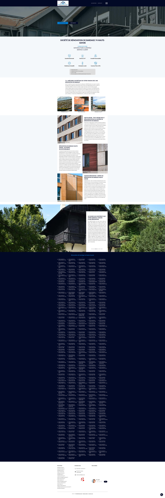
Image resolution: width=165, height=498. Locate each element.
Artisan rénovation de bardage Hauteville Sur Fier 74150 (82, 341)
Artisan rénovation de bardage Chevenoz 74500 (72, 302)
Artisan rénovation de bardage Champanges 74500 (62, 292)
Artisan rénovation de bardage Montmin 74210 (92, 368)
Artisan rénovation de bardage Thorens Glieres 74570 (82, 423)
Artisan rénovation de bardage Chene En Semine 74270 (72, 300)
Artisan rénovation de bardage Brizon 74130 (82, 287)
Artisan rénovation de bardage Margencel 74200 (103, 352)
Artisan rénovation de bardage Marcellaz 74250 (92, 352)
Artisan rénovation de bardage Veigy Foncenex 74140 (92, 428)
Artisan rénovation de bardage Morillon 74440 (72, 371)
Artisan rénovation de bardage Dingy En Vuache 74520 (92, 318)
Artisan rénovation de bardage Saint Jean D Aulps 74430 (62, 399)
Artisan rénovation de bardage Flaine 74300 (102, 455)
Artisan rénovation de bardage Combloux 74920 (72, 307)
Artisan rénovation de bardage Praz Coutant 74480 (62, 455)
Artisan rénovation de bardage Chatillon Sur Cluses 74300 (83, 296)
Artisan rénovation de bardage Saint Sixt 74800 (102, 405)
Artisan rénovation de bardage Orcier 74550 (82, 380)
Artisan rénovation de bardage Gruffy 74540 (102, 337)
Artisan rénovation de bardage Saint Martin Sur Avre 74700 (92, 402)
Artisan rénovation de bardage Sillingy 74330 (92, 416)
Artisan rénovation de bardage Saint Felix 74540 (72, 395)
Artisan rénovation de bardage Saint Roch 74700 (82, 405)
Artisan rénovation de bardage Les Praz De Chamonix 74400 (92, 448)
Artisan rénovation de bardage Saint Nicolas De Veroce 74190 (102, 402)
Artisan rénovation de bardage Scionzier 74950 (61, 413)
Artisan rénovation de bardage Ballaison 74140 (102, 272)
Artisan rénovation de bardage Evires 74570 (72, 329)
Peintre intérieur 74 (60, 484)
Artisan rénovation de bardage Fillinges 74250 (102, 332)
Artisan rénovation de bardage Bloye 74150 (102, 279)
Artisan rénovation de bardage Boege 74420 (72, 281)
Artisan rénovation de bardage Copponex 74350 (72, 311)
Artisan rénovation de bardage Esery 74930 (102, 323)
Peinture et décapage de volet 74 (62, 481)
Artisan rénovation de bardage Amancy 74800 (72, 263)
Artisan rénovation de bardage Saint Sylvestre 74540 (62, 408)
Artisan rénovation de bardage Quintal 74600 (92, 386)
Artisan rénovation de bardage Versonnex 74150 (82, 431)
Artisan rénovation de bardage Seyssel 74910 (61, 416)
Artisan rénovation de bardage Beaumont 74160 (62, 279)
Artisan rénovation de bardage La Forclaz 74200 (62, 335)
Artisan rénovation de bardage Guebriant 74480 (82, 451)
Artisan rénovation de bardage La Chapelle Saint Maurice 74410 (92, 293)
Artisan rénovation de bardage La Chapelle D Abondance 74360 (72, 293)
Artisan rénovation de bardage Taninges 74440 (82, 419)
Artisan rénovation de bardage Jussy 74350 (61, 445)
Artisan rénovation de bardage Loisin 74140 (72, 347)
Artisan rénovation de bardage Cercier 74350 (102, 287)
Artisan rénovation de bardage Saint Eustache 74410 (62, 395)
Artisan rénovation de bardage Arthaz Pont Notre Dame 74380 (62, 272)
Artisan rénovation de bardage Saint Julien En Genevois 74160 (61, 402)
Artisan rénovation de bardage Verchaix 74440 (102, 428)
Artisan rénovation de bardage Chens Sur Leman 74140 (92, 300)
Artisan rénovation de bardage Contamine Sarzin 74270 (103, 308)
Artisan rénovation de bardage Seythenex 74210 (72, 416)
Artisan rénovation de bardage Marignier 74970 (62, 355)
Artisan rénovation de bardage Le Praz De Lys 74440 (62, 451)
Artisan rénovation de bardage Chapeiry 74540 (102, 292)
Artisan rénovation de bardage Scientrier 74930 (92, 411)
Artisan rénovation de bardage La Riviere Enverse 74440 (82, 389)
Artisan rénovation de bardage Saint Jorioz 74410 (103, 398)
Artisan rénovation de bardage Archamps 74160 (62, 269)
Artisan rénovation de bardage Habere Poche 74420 (73, 340)
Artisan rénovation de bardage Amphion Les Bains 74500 (72, 452)
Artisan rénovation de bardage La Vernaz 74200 (62, 431)
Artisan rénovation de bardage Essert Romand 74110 (61, 326)
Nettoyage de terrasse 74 (60, 473)
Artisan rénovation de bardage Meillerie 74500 (72, 362)
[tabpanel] (97, 229)
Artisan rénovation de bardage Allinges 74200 (102, 259)
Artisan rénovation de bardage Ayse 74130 (92, 272)
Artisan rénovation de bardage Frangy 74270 (82, 335)
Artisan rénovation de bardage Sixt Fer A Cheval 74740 (102, 416)
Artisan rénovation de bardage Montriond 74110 (103, 368)
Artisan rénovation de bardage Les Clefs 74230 (82, 305)
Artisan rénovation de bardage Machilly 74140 (102, 349)
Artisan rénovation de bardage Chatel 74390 (72, 296)
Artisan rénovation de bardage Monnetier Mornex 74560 (72, 368)
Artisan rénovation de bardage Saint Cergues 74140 (93, 392)
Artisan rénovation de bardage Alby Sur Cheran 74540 (72, 260)
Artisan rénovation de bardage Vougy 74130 (72, 441)
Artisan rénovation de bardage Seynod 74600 (102, 413)
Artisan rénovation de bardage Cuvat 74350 (61, 317)
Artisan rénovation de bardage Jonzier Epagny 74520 (61, 344)
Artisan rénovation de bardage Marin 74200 (82, 355)
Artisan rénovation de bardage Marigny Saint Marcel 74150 (72, 356)
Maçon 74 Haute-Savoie (60, 471)
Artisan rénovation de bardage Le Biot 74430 (92, 279)
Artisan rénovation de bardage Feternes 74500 (92, 332)
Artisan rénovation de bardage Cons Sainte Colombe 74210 (83, 308)
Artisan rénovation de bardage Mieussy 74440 (102, 365)
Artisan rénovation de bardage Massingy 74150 (72, 359)
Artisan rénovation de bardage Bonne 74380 (102, 281)
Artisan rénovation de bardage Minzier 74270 (61, 368)
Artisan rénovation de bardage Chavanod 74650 (62, 299)
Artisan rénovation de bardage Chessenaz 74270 (102, 299)
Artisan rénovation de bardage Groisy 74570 (92, 337)
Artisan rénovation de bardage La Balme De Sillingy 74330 (62, 276)
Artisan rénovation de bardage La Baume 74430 (102, 275)
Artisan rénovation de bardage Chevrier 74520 (82, 302)
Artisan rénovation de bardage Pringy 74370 (72, 386)
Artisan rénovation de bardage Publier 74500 (82, 386)
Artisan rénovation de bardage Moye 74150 (92, 371)
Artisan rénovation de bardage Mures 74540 (61, 374)
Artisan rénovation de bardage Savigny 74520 (72, 411)
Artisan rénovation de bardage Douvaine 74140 (82, 321)
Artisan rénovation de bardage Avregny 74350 (82, 272)
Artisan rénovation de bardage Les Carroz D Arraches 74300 (72, 445)
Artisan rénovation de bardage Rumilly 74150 (102, 388)
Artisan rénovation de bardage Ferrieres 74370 (72, 332)
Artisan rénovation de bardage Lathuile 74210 (92, 344)
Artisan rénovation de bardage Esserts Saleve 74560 (73, 326)
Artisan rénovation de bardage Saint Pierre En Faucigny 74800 (72, 405)
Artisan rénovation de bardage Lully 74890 (82, 349)
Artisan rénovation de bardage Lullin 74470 (72, 349)
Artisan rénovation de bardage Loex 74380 (61, 347)
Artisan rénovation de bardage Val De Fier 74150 (62, 419)
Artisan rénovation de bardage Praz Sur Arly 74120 (103, 383)
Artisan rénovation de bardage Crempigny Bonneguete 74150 (82, 314)
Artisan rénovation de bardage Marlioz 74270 (102, 355)
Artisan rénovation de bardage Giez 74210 (72, 337)
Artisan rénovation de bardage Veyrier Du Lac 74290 (103, 431)
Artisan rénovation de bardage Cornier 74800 (92, 311)
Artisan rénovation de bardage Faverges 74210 (102, 329)
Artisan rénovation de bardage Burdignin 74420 (92, 287)
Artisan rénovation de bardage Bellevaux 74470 (72, 279)
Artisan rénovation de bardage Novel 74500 (102, 378)
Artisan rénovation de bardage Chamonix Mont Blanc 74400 (102, 290)
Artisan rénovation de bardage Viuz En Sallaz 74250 (62, 441)
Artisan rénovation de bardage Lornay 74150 (82, 347)
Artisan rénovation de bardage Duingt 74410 (61, 323)
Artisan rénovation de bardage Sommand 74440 (82, 445)
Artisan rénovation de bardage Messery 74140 (72, 365)
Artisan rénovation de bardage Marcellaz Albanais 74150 (83, 352)
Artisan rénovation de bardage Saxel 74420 (82, 411)
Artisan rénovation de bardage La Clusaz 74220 (92, 305)
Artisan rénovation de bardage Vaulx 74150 (82, 428)
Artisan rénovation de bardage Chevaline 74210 (62, 302)
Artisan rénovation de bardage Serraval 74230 (72, 413)
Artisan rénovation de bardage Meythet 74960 (92, 365)
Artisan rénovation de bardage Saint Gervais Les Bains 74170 (92, 395)
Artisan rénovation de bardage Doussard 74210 (72, 321)
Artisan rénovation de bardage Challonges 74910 (92, 289)
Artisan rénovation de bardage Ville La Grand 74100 (103, 435)
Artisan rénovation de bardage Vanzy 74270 (72, 428)
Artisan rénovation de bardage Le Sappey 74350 (62, 411)
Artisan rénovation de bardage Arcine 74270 (72, 269)
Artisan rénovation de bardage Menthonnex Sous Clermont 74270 (103, 362)
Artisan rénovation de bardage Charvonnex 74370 (62, 296)
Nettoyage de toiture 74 (60, 470)
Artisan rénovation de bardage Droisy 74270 (102, 321)
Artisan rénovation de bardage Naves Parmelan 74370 (102, 375)
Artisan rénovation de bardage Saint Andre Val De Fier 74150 (72, 392)
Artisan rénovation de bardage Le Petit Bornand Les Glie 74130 (83, 383)
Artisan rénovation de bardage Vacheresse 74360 (72, 426)
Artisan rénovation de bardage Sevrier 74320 (92, 413)
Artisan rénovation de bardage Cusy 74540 (102, 314)
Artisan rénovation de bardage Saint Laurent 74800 (73, 402)
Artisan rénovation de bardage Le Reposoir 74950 (62, 388)
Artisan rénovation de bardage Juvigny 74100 (72, 344)
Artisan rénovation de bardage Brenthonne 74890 (72, 287)
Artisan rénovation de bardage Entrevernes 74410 (83, 323)
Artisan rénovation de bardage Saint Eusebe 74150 (103, 392)
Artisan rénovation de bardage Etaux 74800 (82, 326)
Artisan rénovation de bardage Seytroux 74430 (82, 416)
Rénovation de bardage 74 (61, 488)
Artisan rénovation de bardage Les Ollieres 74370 (62, 380)
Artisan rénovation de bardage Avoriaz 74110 (92, 455)
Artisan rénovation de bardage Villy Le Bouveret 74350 (62, 438)
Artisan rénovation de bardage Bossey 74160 (92, 283)
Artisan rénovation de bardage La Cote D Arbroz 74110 (102, 311)
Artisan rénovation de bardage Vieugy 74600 (102, 448)
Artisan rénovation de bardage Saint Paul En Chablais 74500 (61, 405)
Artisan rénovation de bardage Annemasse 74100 (72, 266)
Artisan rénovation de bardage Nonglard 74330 (92, 378)
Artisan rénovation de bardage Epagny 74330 (92, 323)
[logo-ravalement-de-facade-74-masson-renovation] (63, 3)
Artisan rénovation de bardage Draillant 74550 (92, 321)
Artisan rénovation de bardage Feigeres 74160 (61, 332)
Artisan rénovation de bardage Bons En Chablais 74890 (82, 284)
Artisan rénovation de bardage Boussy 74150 (61, 287)
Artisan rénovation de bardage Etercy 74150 (92, 326)
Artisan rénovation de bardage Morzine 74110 (82, 371)
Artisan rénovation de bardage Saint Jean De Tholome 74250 (82, 399)
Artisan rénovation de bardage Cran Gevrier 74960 (62, 314)
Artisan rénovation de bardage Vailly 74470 (82, 426)
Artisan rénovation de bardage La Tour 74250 (102, 422)
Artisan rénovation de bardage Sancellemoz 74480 (72, 455)
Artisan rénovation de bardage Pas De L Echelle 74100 (82, 455)
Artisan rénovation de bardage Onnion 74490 (72, 380)
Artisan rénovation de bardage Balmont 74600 (82, 275)
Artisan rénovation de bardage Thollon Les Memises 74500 (103, 419)
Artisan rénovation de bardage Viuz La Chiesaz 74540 (102, 438)
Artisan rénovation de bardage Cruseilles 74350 (92, 314)
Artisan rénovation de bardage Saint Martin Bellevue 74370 (82, 402)
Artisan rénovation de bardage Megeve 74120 (102, 359)
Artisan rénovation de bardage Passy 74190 (92, 380)
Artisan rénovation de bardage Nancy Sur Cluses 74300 (82, 375)
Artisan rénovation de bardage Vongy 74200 (61, 458)
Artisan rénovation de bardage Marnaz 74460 (61, 359)
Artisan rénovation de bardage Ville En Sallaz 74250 (93, 435)
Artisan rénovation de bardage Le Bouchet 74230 (103, 283)
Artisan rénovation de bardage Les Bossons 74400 (103, 445)
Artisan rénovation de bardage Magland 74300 (61, 352)
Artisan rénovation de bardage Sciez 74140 (102, 411)
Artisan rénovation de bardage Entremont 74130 (72, 323)
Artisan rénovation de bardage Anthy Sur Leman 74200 (82, 266)
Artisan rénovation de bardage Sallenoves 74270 (92, 408)
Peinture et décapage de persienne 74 (62, 477)
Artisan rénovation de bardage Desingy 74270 (82, 317)
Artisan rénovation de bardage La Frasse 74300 (92, 335)
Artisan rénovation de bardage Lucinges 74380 (102, 347)
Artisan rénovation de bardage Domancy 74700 (61, 321)
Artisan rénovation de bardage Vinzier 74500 (82, 438)
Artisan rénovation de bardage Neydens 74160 (82, 378)
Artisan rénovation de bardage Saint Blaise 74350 (82, 392)
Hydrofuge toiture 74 (60, 474)
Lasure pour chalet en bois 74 (61, 482)
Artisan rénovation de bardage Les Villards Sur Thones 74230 (72, 435)
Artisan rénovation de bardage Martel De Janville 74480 (93, 452)
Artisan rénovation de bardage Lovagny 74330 (92, 347)
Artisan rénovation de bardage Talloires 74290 (72, 419)
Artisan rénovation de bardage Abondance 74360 (62, 259)
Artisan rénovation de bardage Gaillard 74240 (102, 335)
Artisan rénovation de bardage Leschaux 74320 (102, 344)
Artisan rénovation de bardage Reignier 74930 (102, 386)
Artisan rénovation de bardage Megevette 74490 (62, 362)
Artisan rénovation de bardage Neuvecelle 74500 (72, 378)
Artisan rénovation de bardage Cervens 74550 (72, 289)
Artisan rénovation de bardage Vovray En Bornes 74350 (82, 442)
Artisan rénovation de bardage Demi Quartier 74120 (73, 317)
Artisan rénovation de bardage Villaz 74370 (82, 435)
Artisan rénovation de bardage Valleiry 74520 (92, 426)
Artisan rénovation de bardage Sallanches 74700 (82, 408)
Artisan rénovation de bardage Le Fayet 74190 (72, 448)
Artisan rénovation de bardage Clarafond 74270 (62, 305)
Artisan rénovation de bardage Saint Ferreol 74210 (83, 395)
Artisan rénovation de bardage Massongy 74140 (82, 359)
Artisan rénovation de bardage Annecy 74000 (102, 263)
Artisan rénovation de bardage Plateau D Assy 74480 (83, 448)
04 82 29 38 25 (94, 3)
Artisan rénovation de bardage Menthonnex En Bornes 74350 (92, 362)
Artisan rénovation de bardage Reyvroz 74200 (72, 388)
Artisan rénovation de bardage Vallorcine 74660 (62, 428)
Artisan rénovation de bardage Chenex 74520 (82, 299)
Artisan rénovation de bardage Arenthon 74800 (82, 269)
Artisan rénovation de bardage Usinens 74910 (61, 426)
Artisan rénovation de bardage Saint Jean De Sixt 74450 (72, 399)
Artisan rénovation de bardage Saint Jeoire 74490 (93, 398)
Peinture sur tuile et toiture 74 (61, 485)
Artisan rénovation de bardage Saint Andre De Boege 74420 (61, 392)
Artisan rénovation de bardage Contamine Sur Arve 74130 (62, 311)
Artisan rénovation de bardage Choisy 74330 (102, 302)
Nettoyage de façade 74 (60, 467)
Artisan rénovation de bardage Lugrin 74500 (61, 349)
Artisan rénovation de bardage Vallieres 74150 (102, 426)
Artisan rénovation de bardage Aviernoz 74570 (72, 272)
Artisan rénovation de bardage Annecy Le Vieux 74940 (61, 266)
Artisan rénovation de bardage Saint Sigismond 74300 (92, 405)
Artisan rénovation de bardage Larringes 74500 (82, 344)
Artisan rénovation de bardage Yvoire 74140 (102, 441)
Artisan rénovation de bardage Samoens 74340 (102, 408)
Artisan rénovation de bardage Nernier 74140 (61, 378)
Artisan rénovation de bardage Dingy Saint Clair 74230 (102, 318)
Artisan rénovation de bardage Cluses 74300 (102, 305)
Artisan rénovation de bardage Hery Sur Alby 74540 (93, 340)
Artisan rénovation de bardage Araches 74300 (92, 266)
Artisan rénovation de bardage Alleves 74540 (92, 259)
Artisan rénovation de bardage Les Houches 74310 (103, 340)
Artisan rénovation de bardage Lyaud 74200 (92, 349)
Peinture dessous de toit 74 (61, 478)
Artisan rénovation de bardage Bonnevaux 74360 (62, 283)
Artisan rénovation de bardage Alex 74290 (82, 259)
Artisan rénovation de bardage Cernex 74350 (61, 289)
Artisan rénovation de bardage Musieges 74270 (72, 374)
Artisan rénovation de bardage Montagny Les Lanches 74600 (82, 368)
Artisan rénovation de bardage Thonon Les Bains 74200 (72, 423)
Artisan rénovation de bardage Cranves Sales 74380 (73, 314)
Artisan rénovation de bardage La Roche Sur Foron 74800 (93, 389)
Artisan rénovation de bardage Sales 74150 (72, 408)
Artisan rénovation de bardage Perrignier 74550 (62, 383)
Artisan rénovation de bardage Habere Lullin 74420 (62, 340)
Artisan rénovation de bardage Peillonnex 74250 (102, 380)
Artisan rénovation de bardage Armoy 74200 (102, 269)
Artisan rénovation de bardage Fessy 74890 (82, 332)
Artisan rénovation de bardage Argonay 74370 (92, 269)
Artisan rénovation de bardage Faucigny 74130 (92, 329)
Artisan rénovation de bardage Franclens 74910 (72, 335)
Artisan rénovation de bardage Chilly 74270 (92, 302)
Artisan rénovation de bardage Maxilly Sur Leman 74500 (93, 359)
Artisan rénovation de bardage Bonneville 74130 (72, 283)
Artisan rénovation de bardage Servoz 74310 (82, 413)
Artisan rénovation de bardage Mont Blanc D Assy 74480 (103, 452)
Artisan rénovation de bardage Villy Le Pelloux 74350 (72, 438)
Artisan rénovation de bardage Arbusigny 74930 (102, 266)
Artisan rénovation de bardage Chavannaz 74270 (103, 296)
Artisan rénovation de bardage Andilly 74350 (92, 263)
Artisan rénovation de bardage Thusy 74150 (92, 422)
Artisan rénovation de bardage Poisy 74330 (92, 383)
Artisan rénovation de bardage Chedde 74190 (61, 448)
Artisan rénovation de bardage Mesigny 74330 (61, 365)
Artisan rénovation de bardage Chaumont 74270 (92, 296)
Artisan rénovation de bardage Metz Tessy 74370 (82, 365)
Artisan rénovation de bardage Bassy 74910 (92, 275)
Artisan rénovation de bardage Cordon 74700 (82, 311)
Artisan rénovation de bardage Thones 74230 (61, 422)
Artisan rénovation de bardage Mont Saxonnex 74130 (61, 371)
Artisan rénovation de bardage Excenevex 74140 (82, 329)
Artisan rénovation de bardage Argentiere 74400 (92, 445)
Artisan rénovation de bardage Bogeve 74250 (82, 281)
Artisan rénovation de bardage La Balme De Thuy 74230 (72, 276)
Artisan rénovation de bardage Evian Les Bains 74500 (61, 329)
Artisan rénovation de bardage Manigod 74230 (72, 352)
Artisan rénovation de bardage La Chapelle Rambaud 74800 (82, 293)
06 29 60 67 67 (100, 3)
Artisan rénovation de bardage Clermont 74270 (72, 305)
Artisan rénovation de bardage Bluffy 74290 (61, 281)
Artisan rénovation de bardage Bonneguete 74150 (93, 281)
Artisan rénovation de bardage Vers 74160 (72, 431)
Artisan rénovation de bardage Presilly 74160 (61, 386)
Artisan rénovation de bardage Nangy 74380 (92, 374)
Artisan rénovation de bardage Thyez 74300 (92, 419)
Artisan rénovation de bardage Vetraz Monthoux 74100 (92, 432)
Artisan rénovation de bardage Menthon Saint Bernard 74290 (82, 362)
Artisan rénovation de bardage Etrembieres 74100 (103, 326)
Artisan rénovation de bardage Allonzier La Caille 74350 (62, 263)
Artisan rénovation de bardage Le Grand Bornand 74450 (82, 337)
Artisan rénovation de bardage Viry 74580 (92, 438)
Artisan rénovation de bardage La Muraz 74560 (102, 371)
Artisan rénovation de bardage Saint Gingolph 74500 (103, 395)
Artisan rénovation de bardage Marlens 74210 (92, 355)
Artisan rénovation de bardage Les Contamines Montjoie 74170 (92, 308)
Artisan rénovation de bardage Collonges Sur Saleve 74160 (62, 308)
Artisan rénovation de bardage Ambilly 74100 (82, 263)
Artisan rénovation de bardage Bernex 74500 (82, 279)
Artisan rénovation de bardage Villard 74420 (61, 435)
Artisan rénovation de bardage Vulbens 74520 (92, 441)
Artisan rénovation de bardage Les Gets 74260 (61, 337)
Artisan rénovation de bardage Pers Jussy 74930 (72, 383)
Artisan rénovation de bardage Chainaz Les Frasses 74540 (83, 290)
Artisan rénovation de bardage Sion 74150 (72, 458)
